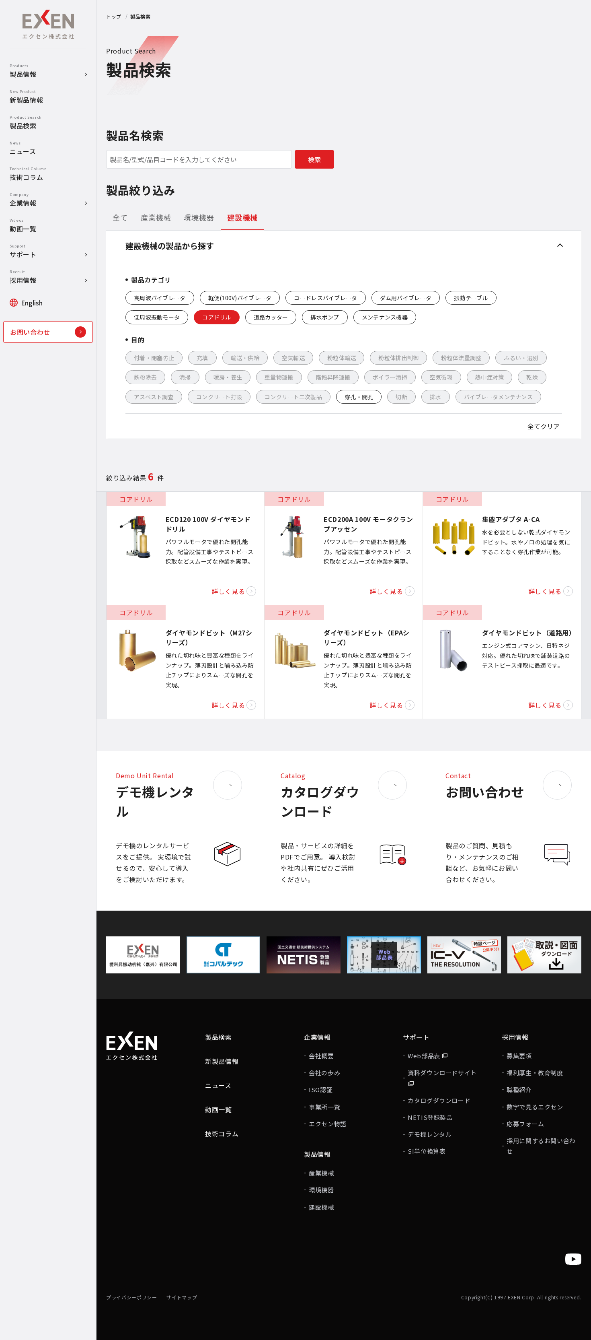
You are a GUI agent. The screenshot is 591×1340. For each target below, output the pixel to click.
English (32, 302)
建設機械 (321, 1207)
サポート (416, 1037)
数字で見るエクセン (535, 1107)
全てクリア (543, 426)
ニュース (218, 1085)
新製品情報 (221, 1061)
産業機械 (321, 1173)
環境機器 (321, 1189)
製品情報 (317, 1154)
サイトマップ (181, 1297)
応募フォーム (525, 1123)
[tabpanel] (343, 335)
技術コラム (221, 1133)
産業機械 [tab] (156, 217)
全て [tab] (120, 217)
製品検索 (218, 1037)
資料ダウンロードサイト (442, 1072)
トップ (113, 16)
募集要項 (519, 1055)
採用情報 (515, 1037)
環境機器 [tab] (199, 217)
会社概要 (321, 1055)
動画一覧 (218, 1109)
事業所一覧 (324, 1107)
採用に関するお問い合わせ (541, 1145)
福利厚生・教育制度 (535, 1072)
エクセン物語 (328, 1123)
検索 (314, 159)
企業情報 (317, 1037)
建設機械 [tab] (242, 217)
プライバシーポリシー (131, 1297)
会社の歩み (324, 1072)
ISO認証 (320, 1089)
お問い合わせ (30, 332)
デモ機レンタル (429, 1134)
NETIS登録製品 (430, 1117)
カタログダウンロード (439, 1100)
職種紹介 (519, 1089)
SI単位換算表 (426, 1151)
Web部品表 (424, 1055)
